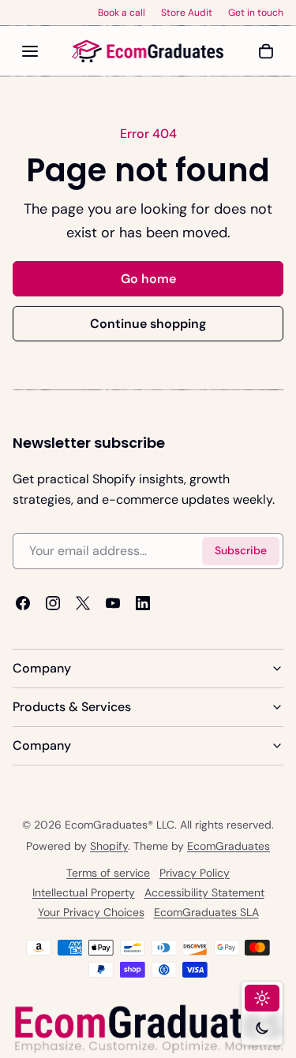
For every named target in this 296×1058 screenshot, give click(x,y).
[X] (83, 602)
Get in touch (255, 12)
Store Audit (186, 12)
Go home (148, 278)
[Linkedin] (143, 602)
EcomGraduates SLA (206, 913)
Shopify (109, 847)
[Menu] (30, 51)
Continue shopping (148, 323)
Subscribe (241, 550)
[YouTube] (113, 602)
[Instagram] (53, 602)
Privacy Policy (194, 873)
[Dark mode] (262, 1028)
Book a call (121, 12)
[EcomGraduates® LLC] (148, 51)
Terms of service (108, 873)
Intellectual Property (83, 893)
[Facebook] (23, 602)
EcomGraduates (228, 847)
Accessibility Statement (204, 893)
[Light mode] (262, 998)
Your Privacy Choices (91, 913)
